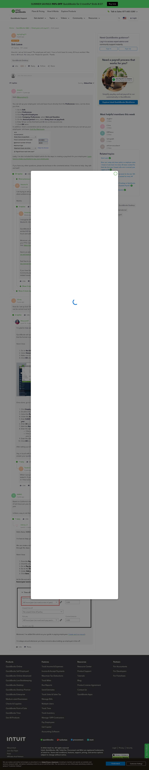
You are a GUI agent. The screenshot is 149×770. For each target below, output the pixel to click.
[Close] (115, 173)
